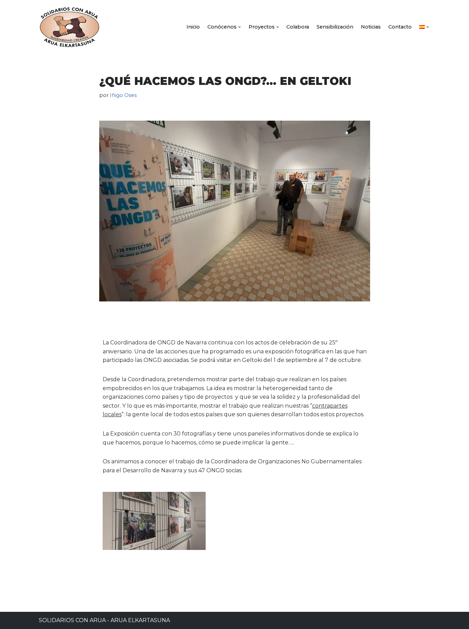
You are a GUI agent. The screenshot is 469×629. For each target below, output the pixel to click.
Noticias (371, 27)
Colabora (297, 27)
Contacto (400, 27)
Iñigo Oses (123, 95)
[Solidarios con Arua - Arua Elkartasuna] (69, 27)
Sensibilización (335, 27)
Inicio (193, 27)
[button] (239, 27)
